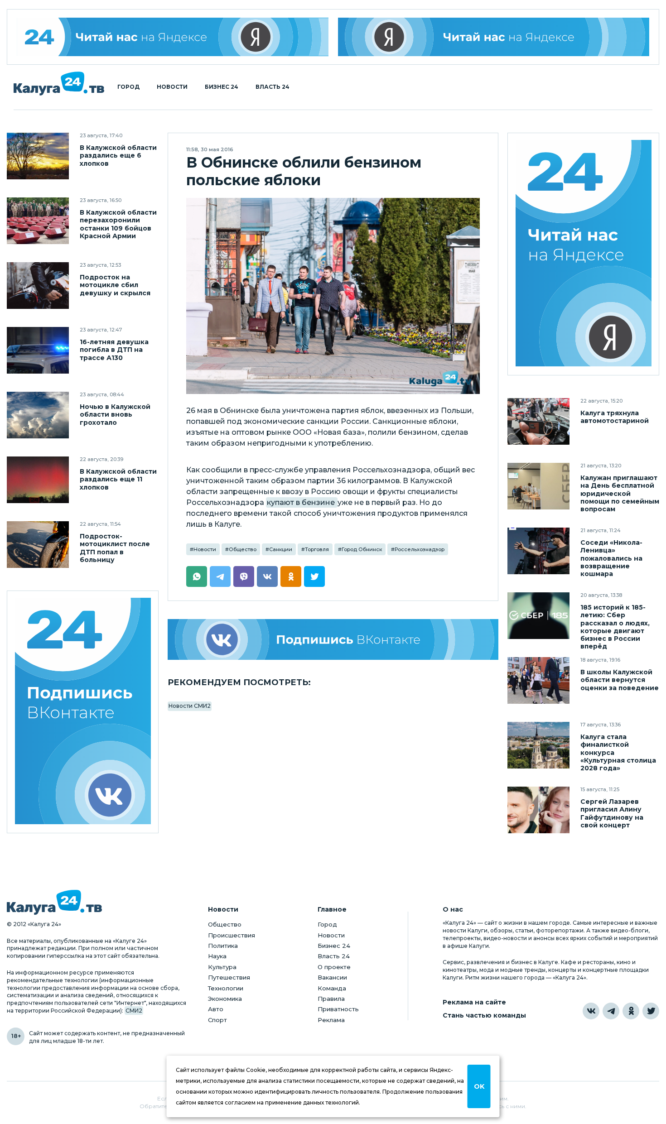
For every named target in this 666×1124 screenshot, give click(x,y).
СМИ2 (133, 1010)
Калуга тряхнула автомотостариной (614, 417)
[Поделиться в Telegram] (220, 576)
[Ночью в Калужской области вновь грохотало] (38, 415)
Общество (242, 549)
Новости (172, 87)
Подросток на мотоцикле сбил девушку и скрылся (115, 285)
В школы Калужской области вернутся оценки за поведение (619, 680)
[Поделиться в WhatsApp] (196, 576)
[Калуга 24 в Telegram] (611, 1011)
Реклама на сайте (474, 1002)
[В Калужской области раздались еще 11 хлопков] (38, 479)
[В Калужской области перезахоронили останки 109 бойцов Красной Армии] (38, 220)
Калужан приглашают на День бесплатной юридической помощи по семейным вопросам (619, 493)
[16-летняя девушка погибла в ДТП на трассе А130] (38, 350)
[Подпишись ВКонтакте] (333, 639)
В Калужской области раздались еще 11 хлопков (118, 479)
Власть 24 (273, 87)
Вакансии (332, 977)
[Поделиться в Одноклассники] (290, 576)
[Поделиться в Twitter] (314, 576)
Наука (217, 956)
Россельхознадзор (419, 549)
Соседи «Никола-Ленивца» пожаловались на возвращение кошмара (611, 558)
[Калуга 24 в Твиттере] (650, 1011)
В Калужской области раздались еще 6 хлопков (118, 155)
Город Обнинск (362, 549)
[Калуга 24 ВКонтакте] (83, 712)
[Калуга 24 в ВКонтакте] (591, 1011)
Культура (222, 966)
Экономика (225, 998)
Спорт (217, 1019)
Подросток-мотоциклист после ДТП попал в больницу (115, 548)
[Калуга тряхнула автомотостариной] (538, 421)
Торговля (317, 549)
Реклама (331, 1019)
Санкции (280, 549)
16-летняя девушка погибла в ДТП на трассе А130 (114, 349)
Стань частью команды (484, 1015)
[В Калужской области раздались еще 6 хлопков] (38, 156)
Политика (223, 945)
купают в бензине (302, 502)
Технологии (225, 988)
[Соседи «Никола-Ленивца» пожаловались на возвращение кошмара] (538, 551)
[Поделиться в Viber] (243, 576)
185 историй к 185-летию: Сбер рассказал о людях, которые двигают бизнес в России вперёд (615, 627)
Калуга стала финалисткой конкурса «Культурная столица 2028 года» (618, 752)
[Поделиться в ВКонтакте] (267, 576)
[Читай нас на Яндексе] (494, 37)
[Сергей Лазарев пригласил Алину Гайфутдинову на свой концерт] (538, 810)
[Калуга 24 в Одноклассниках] (631, 1011)
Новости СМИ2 (190, 705)
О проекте (334, 966)
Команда (332, 988)
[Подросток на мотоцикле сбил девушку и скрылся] (38, 285)
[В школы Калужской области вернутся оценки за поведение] (538, 680)
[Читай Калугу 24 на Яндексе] (172, 37)
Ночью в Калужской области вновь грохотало (115, 414)
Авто (215, 1009)
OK (479, 1086)
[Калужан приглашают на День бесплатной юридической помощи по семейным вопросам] (538, 486)
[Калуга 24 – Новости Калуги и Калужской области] (59, 83)
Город (128, 87)
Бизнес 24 (221, 87)
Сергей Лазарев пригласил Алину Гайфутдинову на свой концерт (611, 813)
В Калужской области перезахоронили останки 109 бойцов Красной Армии (118, 224)
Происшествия (231, 935)
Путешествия (229, 977)
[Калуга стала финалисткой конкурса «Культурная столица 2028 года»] (538, 745)
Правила (331, 998)
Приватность (338, 1009)
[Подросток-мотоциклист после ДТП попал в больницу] (38, 544)
